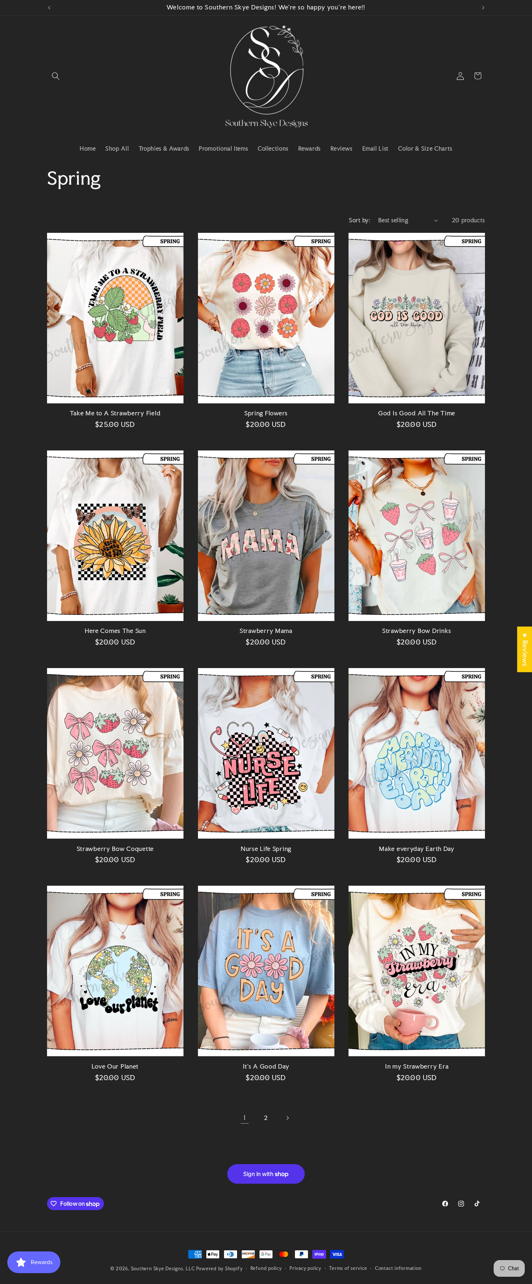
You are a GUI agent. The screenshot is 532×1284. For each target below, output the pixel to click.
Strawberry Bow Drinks (416, 631)
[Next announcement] (483, 7)
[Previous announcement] (49, 7)
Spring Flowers (266, 413)
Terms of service (348, 1268)
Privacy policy (305, 1268)
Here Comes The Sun (115, 631)
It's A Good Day (266, 1066)
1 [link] (245, 1117)
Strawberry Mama (266, 631)
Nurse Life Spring (266, 848)
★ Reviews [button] (525, 649)
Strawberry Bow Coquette (115, 848)
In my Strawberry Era (416, 1066)
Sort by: (359, 220)
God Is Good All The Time (416, 413)
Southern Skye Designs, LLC (163, 1268)
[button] (55, 75)
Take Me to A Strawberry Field (115, 413)
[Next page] (287, 1117)
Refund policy (266, 1268)
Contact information (398, 1268)
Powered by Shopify (219, 1268)
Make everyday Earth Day (417, 848)
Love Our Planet (115, 1066)
